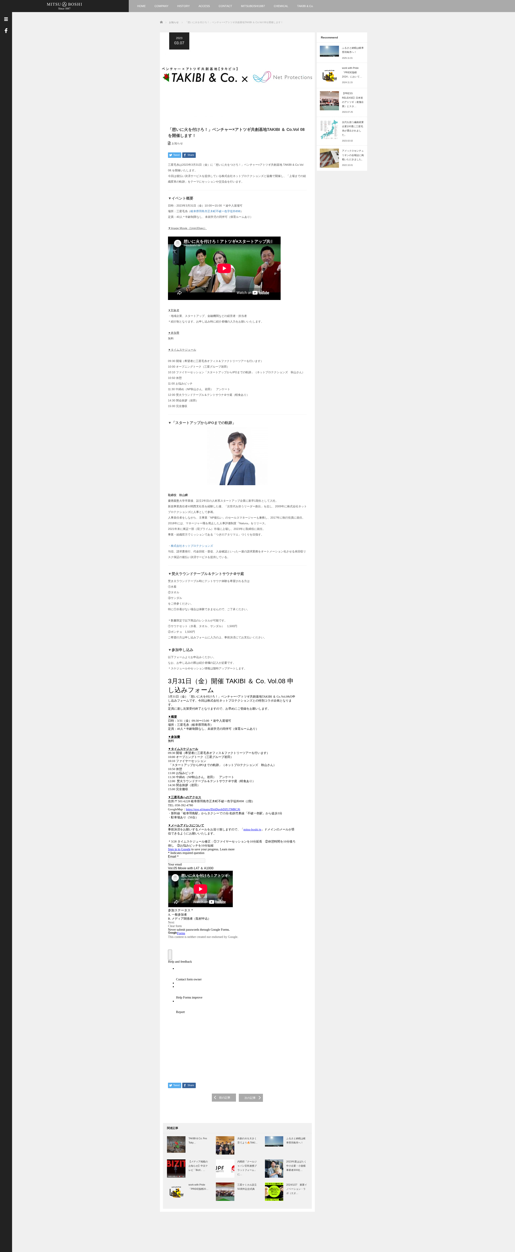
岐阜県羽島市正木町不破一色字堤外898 (215, 211)
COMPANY (161, 6)
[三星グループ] (64, 5)
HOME (141, 6)
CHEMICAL (281, 6)
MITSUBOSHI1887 (253, 6)
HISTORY (183, 6)
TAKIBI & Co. (305, 6)
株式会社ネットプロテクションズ (192, 545)
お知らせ (177, 143)
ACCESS (204, 6)
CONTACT (225, 6)
